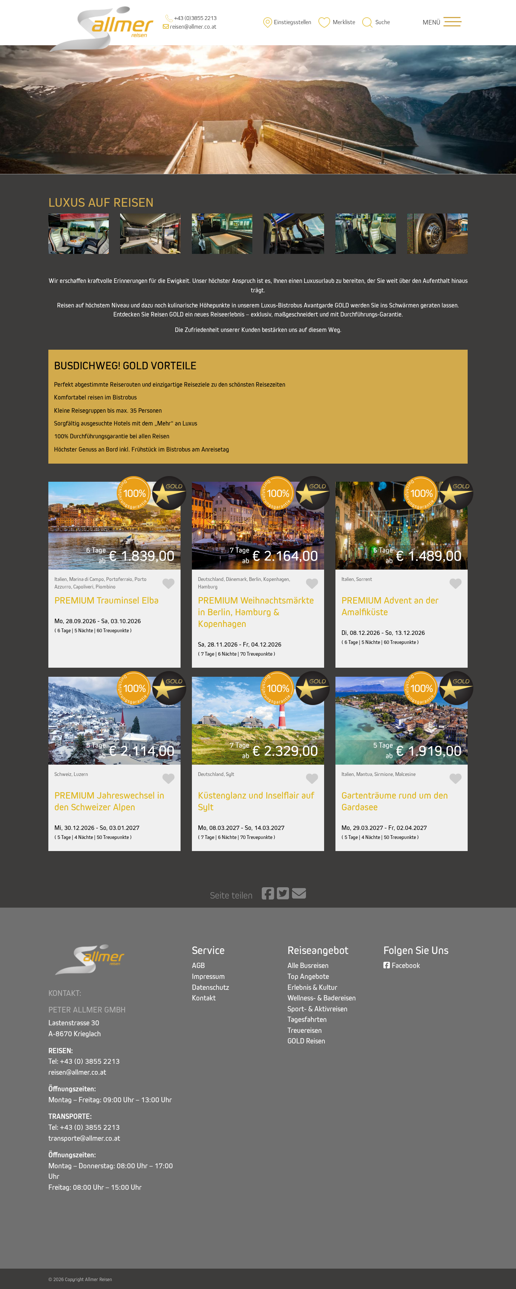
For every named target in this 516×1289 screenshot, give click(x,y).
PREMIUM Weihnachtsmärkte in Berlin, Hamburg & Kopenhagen (256, 612)
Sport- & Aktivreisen (317, 1009)
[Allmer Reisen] (102, 28)
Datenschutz (210, 987)
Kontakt (204, 998)
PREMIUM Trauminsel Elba (106, 600)
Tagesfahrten (307, 1019)
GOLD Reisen (306, 1041)
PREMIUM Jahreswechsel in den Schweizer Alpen (109, 801)
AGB (198, 965)
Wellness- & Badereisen (321, 998)
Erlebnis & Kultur (312, 987)
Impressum (208, 976)
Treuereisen (304, 1030)
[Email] (299, 894)
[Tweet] (283, 894)
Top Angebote (308, 976)
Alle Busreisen (308, 965)
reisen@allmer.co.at (192, 26)
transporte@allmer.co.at (84, 1138)
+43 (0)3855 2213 (194, 18)
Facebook (405, 965)
